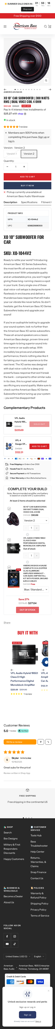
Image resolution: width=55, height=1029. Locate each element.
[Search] (45, 26)
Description (10, 202)
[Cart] (49, 26)
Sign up (42, 136)
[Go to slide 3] (20, 89)
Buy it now (27, 185)
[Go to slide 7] (31, 89)
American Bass (13, 92)
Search (8, 832)
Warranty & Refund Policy (38, 895)
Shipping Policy (39, 903)
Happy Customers (14, 859)
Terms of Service (40, 915)
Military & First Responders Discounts (12, 849)
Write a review (14, 741)
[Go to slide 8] (34, 89)
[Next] (50, 89)
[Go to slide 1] (15, 89)
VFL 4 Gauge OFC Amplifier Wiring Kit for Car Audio (21, 442)
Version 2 (29, 153)
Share (7, 622)
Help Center (37, 851)
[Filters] (41, 742)
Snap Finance (38, 872)
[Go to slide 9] (37, 89)
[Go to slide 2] (17, 89)
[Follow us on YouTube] (7, 944)
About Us (9, 902)
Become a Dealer (13, 896)
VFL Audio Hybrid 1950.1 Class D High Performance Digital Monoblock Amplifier (21, 420)
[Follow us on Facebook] (7, 936)
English (37, 956)
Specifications (29, 202)
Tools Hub (36, 835)
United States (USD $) (16, 956)
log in (11, 141)
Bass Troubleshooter (39, 843)
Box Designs (11, 838)
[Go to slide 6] (28, 89)
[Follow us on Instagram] (14, 936)
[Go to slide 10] (39, 89)
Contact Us (37, 878)
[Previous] (5, 89)
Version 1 (12, 153)
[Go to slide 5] (26, 89)
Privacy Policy (38, 909)
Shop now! (27, 9)
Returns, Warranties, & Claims (38, 862)
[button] (11, 126)
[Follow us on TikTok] (14, 944)
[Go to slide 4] (23, 89)
